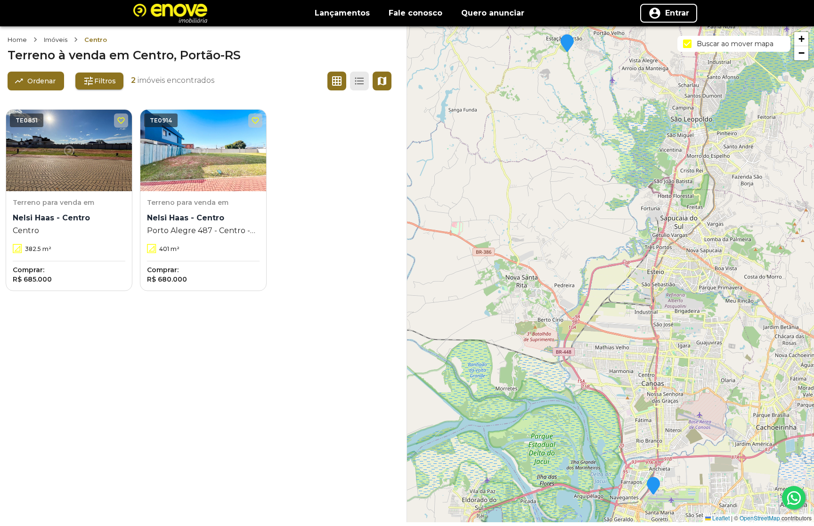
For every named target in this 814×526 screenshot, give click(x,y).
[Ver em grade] (336, 81)
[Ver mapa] (382, 81)
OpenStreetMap (760, 518)
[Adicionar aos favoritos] (121, 120)
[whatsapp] (794, 498)
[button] (567, 43)
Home (17, 39)
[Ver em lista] (359, 81)
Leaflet (720, 518)
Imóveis (55, 39)
